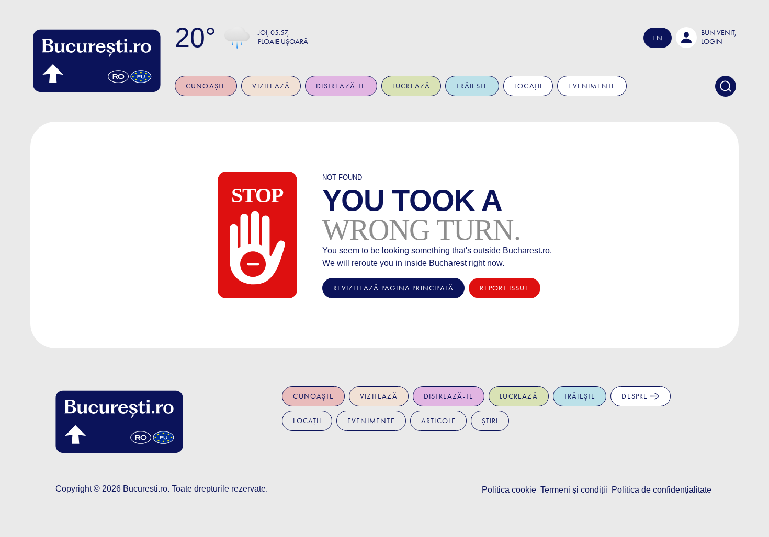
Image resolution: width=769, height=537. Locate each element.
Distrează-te (341, 85)
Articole (438, 420)
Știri (490, 420)
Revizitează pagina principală (393, 288)
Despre (635, 396)
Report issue (504, 288)
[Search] (725, 86)
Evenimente (592, 85)
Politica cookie (509, 489)
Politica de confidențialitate (661, 489)
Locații (528, 85)
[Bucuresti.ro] (97, 61)
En (657, 37)
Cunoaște (206, 85)
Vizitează (271, 85)
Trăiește (472, 85)
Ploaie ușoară (283, 41)
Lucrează (411, 85)
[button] (706, 37)
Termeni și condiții (573, 489)
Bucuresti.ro (145, 488)
